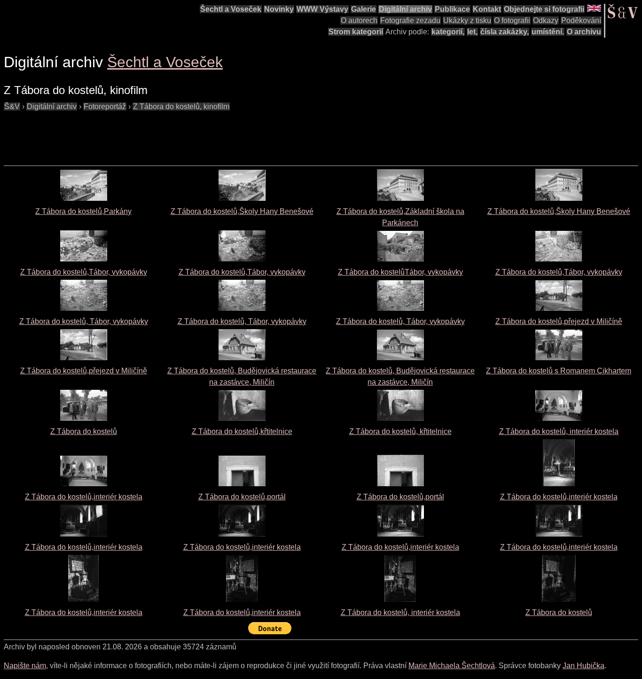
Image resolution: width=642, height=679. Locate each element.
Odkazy (545, 20)
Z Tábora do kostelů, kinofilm (181, 107)
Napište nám (25, 666)
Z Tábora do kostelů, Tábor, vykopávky (83, 321)
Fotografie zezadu (410, 20)
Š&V (12, 107)
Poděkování (581, 20)
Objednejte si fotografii (544, 9)
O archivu (584, 32)
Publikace (452, 9)
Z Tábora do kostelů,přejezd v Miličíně (558, 321)
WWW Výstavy (322, 9)
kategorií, (447, 32)
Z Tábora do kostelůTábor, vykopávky (400, 272)
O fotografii (512, 20)
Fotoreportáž (105, 107)
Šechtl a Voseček (230, 9)
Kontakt (487, 9)
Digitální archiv (405, 9)
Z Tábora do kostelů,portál (242, 497)
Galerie (363, 9)
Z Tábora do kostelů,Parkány (83, 211)
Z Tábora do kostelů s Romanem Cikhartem (558, 371)
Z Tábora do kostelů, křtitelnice (400, 431)
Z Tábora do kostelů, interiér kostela (559, 431)
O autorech (359, 20)
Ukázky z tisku (467, 20)
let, (472, 32)
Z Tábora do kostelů (83, 431)
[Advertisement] (175, 133)
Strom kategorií (356, 32)
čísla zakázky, (504, 32)
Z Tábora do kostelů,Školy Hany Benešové (242, 211)
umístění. (548, 32)
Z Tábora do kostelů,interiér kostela (83, 497)
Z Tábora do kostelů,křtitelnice (242, 431)
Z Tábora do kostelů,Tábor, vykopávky (83, 272)
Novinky (279, 9)
